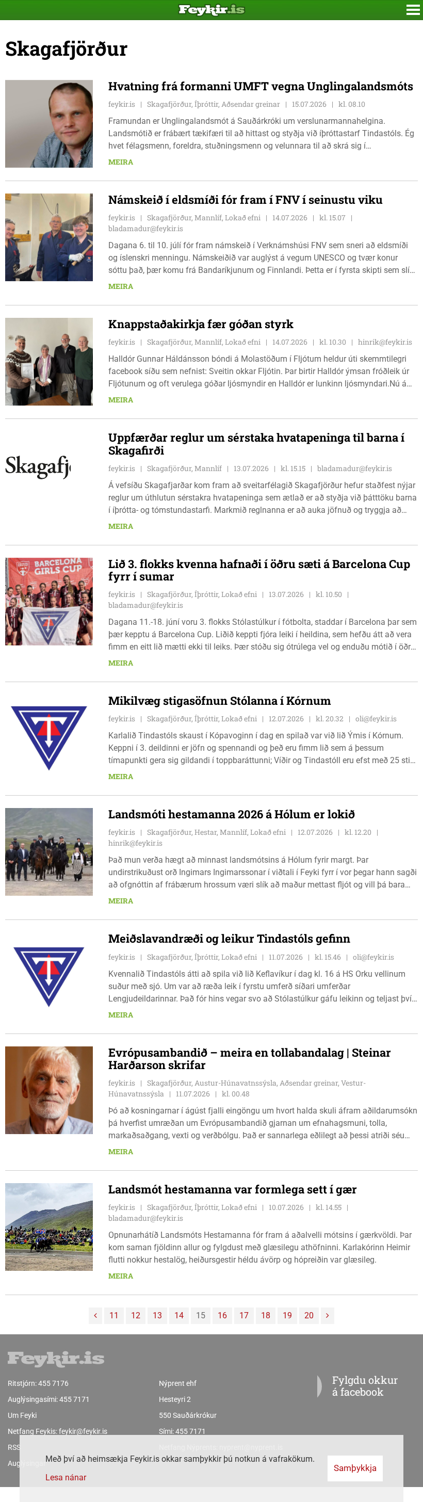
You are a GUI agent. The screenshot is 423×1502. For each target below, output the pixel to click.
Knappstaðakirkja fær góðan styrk (201, 323)
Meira (120, 162)
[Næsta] (327, 1315)
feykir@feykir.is (83, 1431)
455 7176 (53, 1383)
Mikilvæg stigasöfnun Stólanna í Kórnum (219, 700)
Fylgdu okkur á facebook (365, 1385)
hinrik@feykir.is (385, 342)
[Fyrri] (95, 1315)
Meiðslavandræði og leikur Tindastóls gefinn (229, 938)
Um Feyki (22, 1415)
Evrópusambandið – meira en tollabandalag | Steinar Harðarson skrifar (249, 1058)
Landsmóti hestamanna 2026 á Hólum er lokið (231, 813)
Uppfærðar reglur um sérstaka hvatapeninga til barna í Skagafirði (256, 443)
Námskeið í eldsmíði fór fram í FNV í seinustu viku (245, 199)
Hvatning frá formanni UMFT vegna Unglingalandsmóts (260, 85)
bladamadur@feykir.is (145, 228)
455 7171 (74, 1399)
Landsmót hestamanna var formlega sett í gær (232, 1189)
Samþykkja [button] (355, 1468)
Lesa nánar (65, 1477)
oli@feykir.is (376, 718)
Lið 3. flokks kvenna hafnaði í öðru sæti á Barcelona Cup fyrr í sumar (259, 570)
